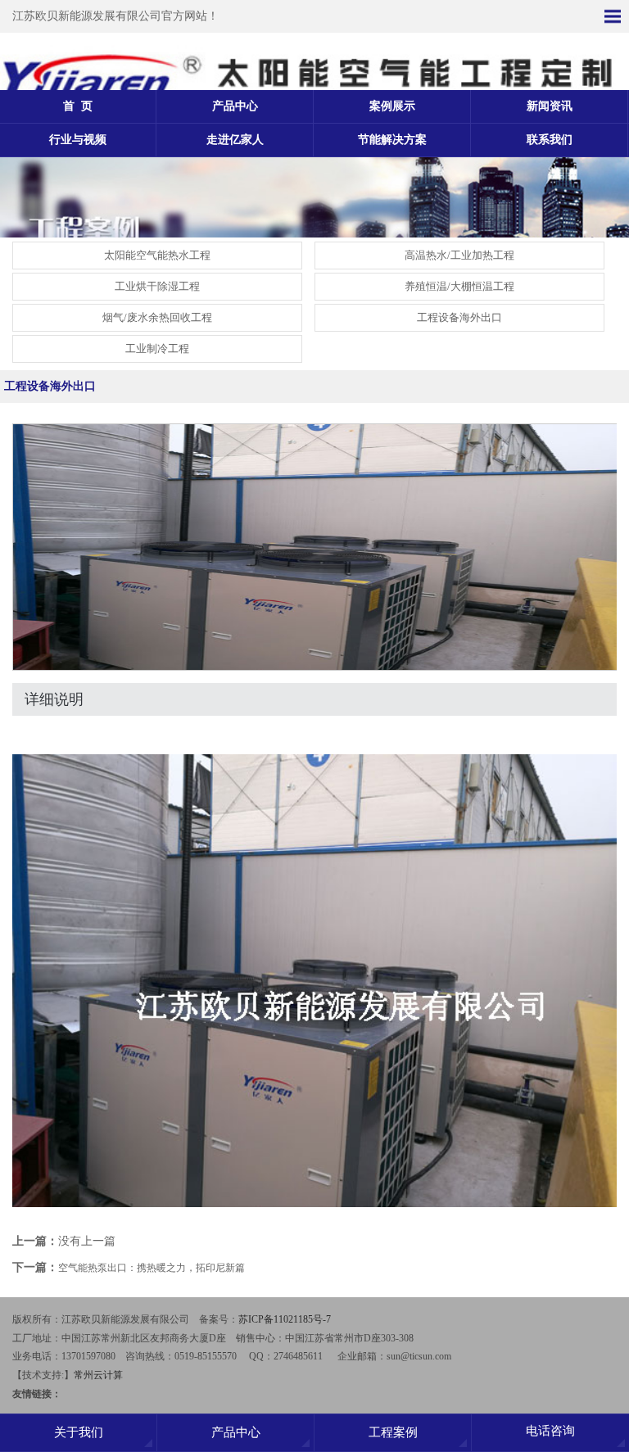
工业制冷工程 (157, 348)
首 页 (78, 106)
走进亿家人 (235, 139)
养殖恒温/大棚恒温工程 (459, 286)
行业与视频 (77, 139)
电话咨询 (550, 1430)
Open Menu (612, 16)
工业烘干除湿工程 (157, 286)
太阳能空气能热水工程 (157, 255)
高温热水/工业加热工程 (459, 255)
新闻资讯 (549, 106)
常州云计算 (98, 1375)
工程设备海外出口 (459, 317)
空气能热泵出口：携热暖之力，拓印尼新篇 (151, 1267)
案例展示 (392, 106)
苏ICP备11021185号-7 (284, 1319)
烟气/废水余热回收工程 (157, 317)
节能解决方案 (392, 139)
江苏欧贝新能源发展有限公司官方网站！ (115, 16)
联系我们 (549, 139)
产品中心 (235, 106)
